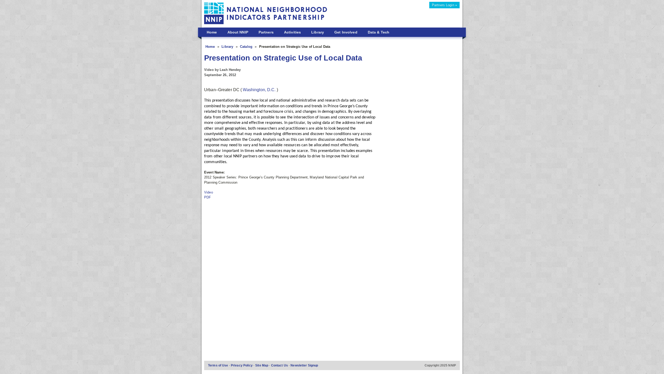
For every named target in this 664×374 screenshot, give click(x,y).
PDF (207, 197)
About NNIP (237, 32)
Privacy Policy (242, 365)
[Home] (265, 14)
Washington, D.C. (259, 90)
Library (317, 32)
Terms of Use (218, 365)
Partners (266, 32)
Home (212, 32)
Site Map (262, 365)
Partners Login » (444, 5)
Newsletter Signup (304, 365)
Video (208, 192)
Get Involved (345, 32)
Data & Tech (378, 32)
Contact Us (280, 365)
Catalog (246, 47)
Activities (292, 32)
